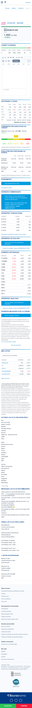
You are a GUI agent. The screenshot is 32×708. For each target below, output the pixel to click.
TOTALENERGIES (6, 371)
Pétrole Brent (5, 363)
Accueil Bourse (5, 525)
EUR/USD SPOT (6, 374)
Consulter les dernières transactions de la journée (13, 234)
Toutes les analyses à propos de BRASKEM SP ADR (16, 308)
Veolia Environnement (7, 444)
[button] (2, 2)
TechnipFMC (4, 456)
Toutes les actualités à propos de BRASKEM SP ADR (16, 248)
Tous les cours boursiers (8, 527)
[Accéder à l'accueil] (2, 8)
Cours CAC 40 (5, 529)
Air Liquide (4, 474)
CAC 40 (4, 368)
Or (2, 365)
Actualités (11, 23)
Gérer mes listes (5, 378)
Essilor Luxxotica (5, 424)
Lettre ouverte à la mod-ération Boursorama (13, 492)
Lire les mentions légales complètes (8, 341)
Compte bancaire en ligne (8, 560)
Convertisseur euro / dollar (8, 544)
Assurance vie (5, 566)
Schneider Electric (6, 428)
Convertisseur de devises (8, 540)
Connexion (28, 2)
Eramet (3, 446)
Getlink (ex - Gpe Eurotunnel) (9, 434)
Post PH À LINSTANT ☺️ (8, 507)
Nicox (2, 438)
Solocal (3, 454)
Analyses (20, 23)
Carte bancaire (5, 562)
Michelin (3, 426)
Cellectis (3, 430)
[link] (12, 591)
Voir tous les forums (16, 345)
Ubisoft (3, 470)
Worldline (3, 480)
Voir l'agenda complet (6, 187)
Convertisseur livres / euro (8, 548)
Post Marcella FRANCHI (7, 505)
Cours (3, 23)
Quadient (3, 452)
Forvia (3, 450)
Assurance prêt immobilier (8, 574)
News (2, 517)
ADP (2, 460)
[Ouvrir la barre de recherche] (21, 2)
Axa (2, 420)
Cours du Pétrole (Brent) (8, 537)
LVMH (3, 436)
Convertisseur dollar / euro (8, 542)
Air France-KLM (5, 422)
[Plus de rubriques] (29, 23)
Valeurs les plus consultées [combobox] (10, 355)
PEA (2, 578)
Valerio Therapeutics (6, 466)
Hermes (3, 464)
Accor (2, 476)
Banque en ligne (5, 558)
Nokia (2, 442)
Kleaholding (4, 482)
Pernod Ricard (5, 468)
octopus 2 (4, 513)
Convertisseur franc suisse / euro (10, 550)
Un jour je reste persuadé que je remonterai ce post (15, 515)
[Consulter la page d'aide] (23, 2)
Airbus (3, 472)
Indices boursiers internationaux (10, 533)
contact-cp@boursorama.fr (12, 207)
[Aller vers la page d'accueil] (5, 2)
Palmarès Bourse (6, 535)
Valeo (2, 458)
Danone (3, 432)
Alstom (3, 448)
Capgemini (4, 478)
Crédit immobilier (5, 568)
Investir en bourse (6, 576)
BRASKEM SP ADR (11, 30)
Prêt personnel (5, 570)
